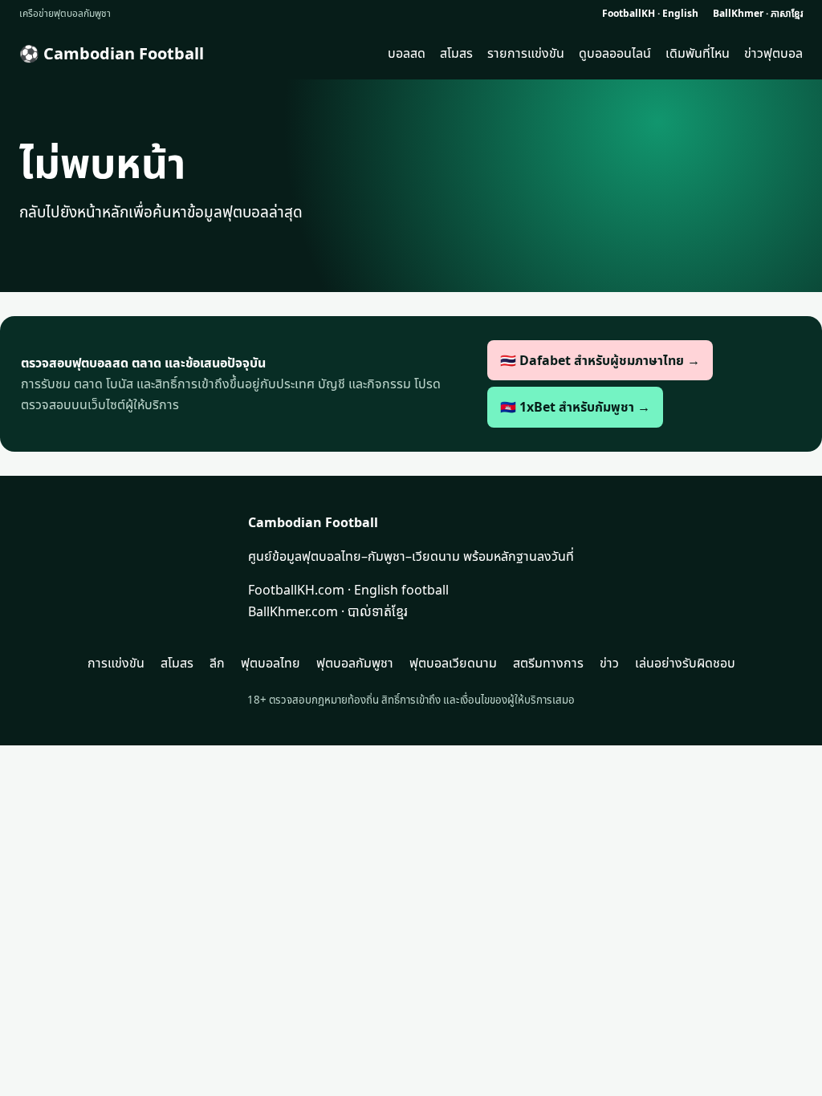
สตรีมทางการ (548, 663)
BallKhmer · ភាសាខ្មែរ (758, 13)
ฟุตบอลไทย (270, 663)
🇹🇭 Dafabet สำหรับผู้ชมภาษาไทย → (600, 360)
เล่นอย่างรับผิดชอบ (685, 663)
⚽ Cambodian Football (111, 53)
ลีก (217, 663)
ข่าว (609, 663)
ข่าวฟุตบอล (773, 53)
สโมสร (456, 53)
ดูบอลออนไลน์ (615, 53)
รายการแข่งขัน (525, 53)
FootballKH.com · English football (348, 590)
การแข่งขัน (115, 663)
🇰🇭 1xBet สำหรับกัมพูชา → (575, 407)
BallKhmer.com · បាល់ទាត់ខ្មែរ (328, 611)
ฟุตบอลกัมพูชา (354, 663)
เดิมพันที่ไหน (697, 53)
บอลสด (406, 53)
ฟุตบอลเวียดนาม (453, 663)
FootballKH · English (650, 13)
